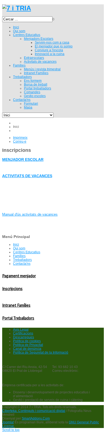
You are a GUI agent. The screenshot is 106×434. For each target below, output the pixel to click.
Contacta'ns (21, 264)
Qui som (19, 248)
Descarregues (23, 337)
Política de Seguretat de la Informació (40, 352)
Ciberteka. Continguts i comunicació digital (33, 411)
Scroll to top (11, 430)
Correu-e (19, 141)
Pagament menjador (19, 275)
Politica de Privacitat (28, 345)
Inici (16, 244)
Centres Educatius (26, 252)
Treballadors (22, 260)
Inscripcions (12, 288)
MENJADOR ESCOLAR (22, 159)
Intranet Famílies (16, 305)
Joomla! (8, 422)
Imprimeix (20, 138)
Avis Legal (21, 329)
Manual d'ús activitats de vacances (30, 214)
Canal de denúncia (27, 349)
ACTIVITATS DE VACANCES (27, 176)
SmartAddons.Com (36, 418)
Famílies (19, 256)
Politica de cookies (27, 341)
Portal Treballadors (18, 318)
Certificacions (23, 333)
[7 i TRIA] (16, 8)
